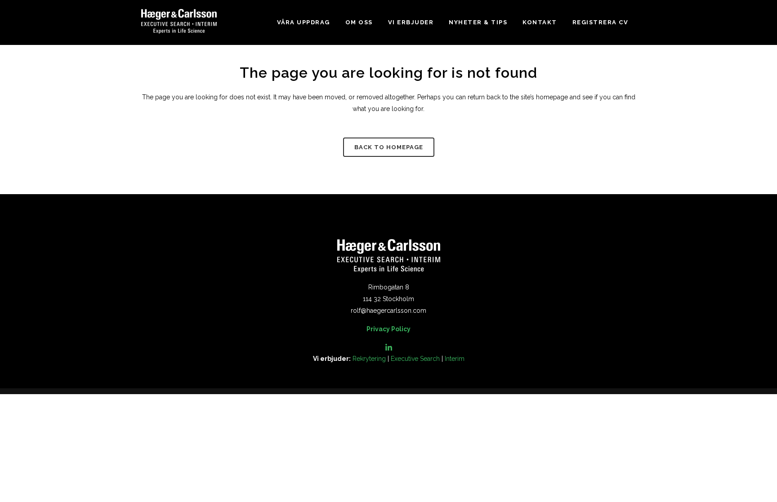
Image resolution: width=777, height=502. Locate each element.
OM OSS (359, 22)
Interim (454, 358)
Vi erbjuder (411, 22)
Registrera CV (600, 22)
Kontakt (539, 22)
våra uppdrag (303, 22)
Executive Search (415, 358)
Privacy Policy (388, 329)
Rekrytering (369, 358)
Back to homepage (388, 147)
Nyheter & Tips (478, 22)
